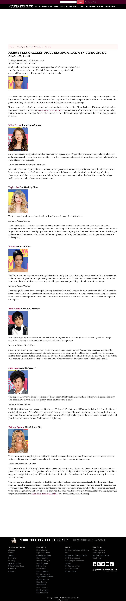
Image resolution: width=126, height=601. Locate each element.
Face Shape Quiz (99, 553)
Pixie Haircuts (41, 569)
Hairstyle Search (42, 590)
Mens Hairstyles (42, 587)
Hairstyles (58, 7)
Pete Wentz (14, 309)
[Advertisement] (63, 28)
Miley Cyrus (14, 125)
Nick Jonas (13, 368)
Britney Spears (16, 427)
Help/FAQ (11, 571)
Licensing (11, 561)
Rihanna (12, 246)
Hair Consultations (74, 7)
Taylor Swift (14, 187)
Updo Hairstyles (42, 571)
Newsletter (12, 558)
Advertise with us (14, 563)
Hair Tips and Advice (72, 566)
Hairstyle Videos (70, 571)
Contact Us (12, 569)
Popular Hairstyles (43, 553)
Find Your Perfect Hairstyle (45, 494)
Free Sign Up (88, 2)
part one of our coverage (50, 110)
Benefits (11, 553)
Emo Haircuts (41, 585)
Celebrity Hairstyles (43, 555)
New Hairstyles (42, 550)
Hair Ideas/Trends (94, 7)
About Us (11, 550)
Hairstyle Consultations (101, 555)
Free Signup (97, 558)
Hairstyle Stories (42, 593)
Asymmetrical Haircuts (44, 577)
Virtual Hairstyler (43, 7)
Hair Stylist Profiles (71, 569)
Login (95, 2)
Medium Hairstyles (43, 561)
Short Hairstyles (42, 558)
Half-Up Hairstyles (43, 574)
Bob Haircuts (41, 566)
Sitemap (11, 555)
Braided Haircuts (42, 579)
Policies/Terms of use (16, 566)
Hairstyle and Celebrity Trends (75, 555)
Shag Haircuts (41, 582)
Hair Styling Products (72, 558)
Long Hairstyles (42, 563)
